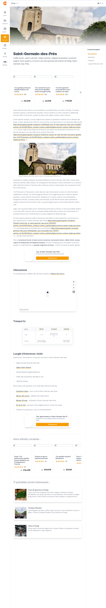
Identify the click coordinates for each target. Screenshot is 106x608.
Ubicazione (91, 57)
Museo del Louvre (57, 274)
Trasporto (91, 60)
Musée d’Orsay (21, 400)
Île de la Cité (20, 405)
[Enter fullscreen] (73, 291)
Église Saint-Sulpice (23, 367)
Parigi (14, 3)
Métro (41, 329)
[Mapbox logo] (24, 309)
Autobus (54, 329)
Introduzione (92, 54)
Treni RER (66, 329)
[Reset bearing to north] (73, 287)
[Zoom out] (73, 284)
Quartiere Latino (22, 391)
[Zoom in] (73, 281)
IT (102, 3)
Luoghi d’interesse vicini (95, 64)
